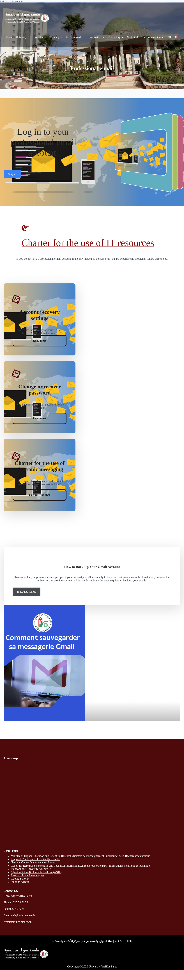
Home (9, 37)
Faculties (38, 37)
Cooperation (95, 37)
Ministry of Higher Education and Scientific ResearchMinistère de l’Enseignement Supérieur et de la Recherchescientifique (80, 855)
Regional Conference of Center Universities (35, 859)
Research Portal (20, 875)
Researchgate (36, 875)
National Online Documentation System (33, 862)
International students (153, 37)
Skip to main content (11, 1)
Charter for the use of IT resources (88, 243)
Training (54, 37)
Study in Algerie (20, 881)
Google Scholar (20, 878)
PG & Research (74, 37)
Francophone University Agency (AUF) (33, 868)
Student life (133, 37)
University (21, 37)
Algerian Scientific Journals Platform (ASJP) (36, 872)
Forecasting (114, 37)
